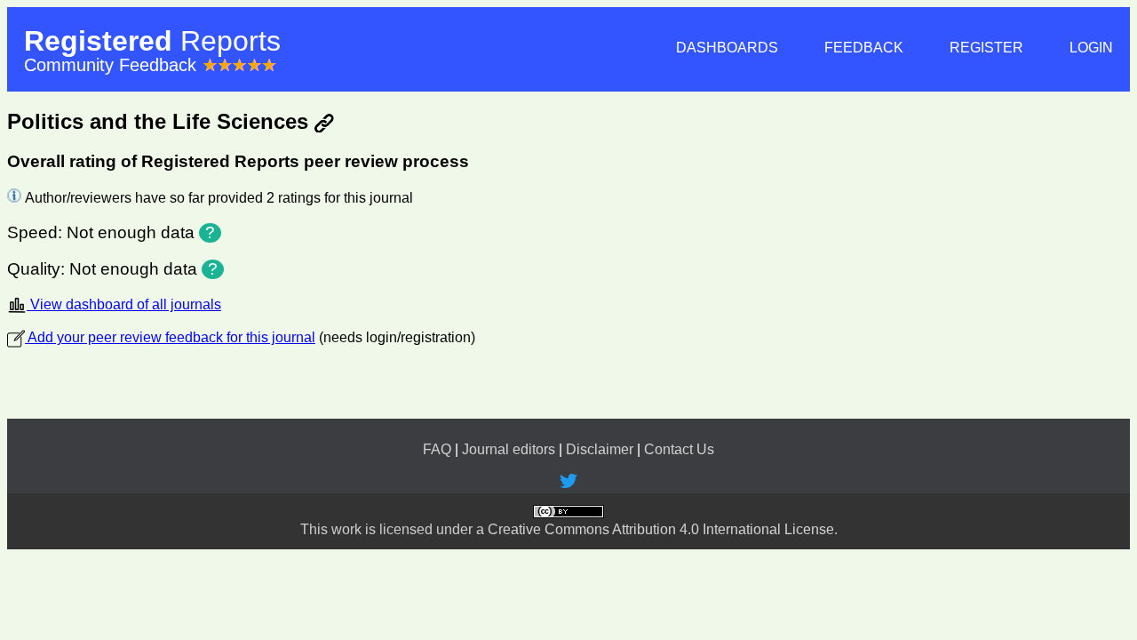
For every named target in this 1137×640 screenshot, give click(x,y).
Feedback (863, 47)
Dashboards (727, 47)
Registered (152, 41)
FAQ (437, 449)
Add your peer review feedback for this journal (170, 337)
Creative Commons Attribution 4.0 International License (661, 529)
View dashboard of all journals (124, 304)
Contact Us (679, 449)
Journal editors (508, 449)
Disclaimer (599, 449)
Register (986, 47)
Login (1091, 47)
